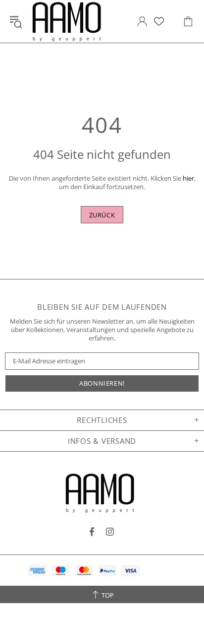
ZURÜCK (102, 214)
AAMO (69, 21)
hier (188, 178)
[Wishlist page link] (159, 21)
